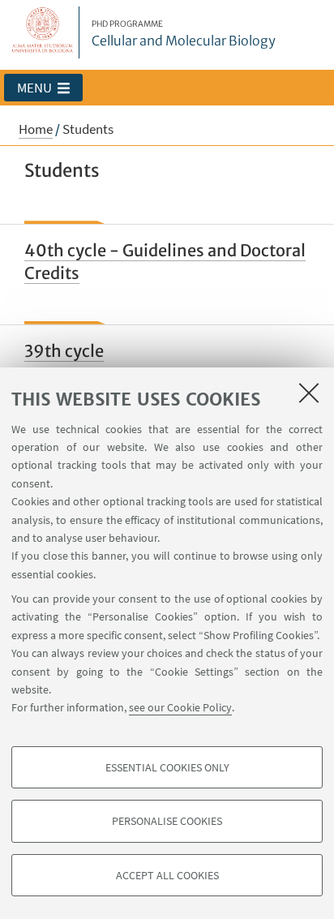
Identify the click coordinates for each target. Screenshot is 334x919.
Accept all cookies (167, 875)
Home (36, 129)
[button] (43, 87)
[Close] (309, 393)
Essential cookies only (167, 767)
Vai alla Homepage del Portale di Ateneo (42, 32)
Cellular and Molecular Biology (184, 34)
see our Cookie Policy (180, 707)
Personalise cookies (167, 821)
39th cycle (64, 351)
